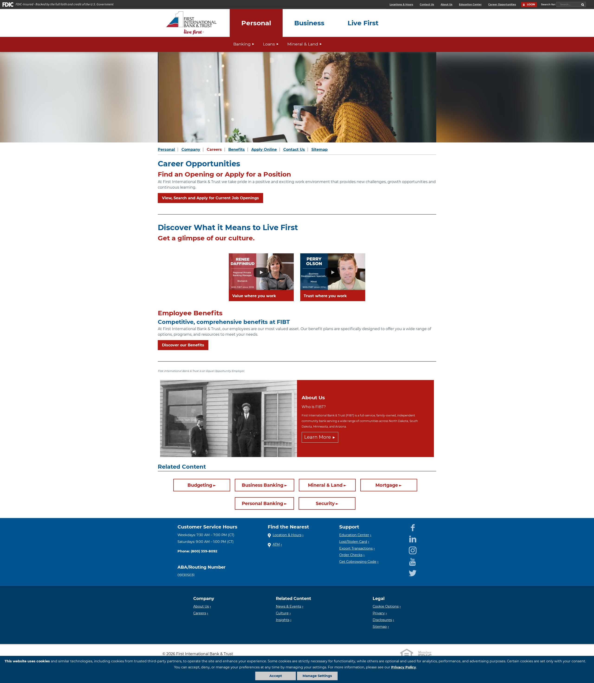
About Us (446, 4)
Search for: (548, 4)
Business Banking (262, 485)
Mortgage (386, 485)
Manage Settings (317, 676)
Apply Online (264, 149)
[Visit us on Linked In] (412, 538)
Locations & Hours (401, 4)
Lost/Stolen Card (353, 542)
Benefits (236, 149)
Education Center (470, 4)
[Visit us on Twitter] (412, 572)
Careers (214, 149)
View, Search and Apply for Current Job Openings (210, 198)
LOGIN (531, 4)
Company (190, 149)
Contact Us (427, 4)
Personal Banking (262, 503)
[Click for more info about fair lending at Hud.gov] (406, 654)
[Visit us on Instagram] (412, 549)
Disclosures (382, 620)
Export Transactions (356, 548)
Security (325, 503)
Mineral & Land (302, 44)
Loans (269, 44)
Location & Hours (287, 535)
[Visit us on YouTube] (412, 561)
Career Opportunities (502, 4)
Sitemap (319, 149)
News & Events (288, 606)
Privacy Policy (403, 667)
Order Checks (350, 555)
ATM (276, 544)
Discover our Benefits (183, 345)
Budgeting (199, 485)
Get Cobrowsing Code (357, 562)
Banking (242, 44)
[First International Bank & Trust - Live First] (191, 23)
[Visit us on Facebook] (412, 527)
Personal (166, 149)
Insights (282, 620)
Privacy (379, 613)
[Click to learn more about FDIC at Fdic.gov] (425, 654)
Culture (282, 613)
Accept (275, 676)
